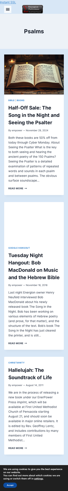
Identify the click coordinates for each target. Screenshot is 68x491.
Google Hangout (19, 248)
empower (17, 130)
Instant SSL (8, 2)
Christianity (16, 362)
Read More (17, 188)
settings (38, 478)
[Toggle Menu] (7, 9)
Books (21, 100)
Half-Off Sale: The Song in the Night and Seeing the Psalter (34, 115)
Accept (10, 485)
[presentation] (34, 74)
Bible (11, 100)
